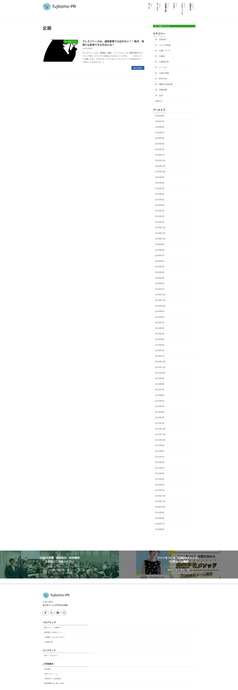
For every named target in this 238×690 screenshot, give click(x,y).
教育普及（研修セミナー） (54, 632)
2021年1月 (159, 490)
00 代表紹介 (161, 39)
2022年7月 (159, 389)
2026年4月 (159, 138)
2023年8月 (159, 317)
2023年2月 (159, 350)
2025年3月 (159, 210)
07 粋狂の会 (161, 78)
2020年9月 (159, 512)
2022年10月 (160, 372)
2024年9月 (159, 244)
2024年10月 (160, 238)
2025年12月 (160, 160)
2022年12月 (160, 361)
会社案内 (47, 669)
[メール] (58, 613)
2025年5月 (159, 199)
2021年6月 (159, 462)
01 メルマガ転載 (163, 45)
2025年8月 (159, 182)
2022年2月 (159, 417)
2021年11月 (160, 434)
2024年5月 (159, 266)
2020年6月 (159, 529)
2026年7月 (159, 121)
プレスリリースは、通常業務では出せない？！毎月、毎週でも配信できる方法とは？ (113, 42)
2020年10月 (160, 507)
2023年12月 (160, 294)
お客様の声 (48, 642)
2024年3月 (159, 277)
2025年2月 (159, 216)
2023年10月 (160, 305)
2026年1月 (159, 154)
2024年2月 (159, 283)
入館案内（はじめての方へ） (55, 637)
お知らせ (159, 101)
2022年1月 (159, 423)
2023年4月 (159, 339)
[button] (59, 570)
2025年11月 (160, 166)
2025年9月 (159, 177)
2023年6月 (159, 328)
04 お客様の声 (162, 61)
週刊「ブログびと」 (51, 655)
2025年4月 (159, 205)
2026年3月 (159, 143)
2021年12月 (160, 428)
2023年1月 (159, 356)
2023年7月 (159, 322)
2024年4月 (159, 272)
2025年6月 (159, 194)
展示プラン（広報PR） (52, 627)
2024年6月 (159, 261)
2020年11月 (160, 501)
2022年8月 (159, 384)
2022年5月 (159, 400)
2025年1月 (159, 222)
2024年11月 (160, 233)
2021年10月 (160, 439)
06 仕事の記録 (162, 73)
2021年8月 (159, 451)
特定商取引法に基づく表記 (54, 683)
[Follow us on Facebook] (45, 613)
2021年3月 (159, 479)
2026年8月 (159, 115)
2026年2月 (159, 149)
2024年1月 (159, 289)
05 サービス (161, 67)
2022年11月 (160, 367)
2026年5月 (159, 132)
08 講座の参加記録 (164, 84)
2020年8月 (159, 518)
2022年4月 (159, 406)
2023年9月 (159, 311)
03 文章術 (160, 56)
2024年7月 (159, 255)
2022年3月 (159, 412)
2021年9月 (159, 445)
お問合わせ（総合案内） (53, 678)
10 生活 (159, 95)
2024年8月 (159, 249)
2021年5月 (159, 467)
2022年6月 (159, 395)
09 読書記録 (161, 89)
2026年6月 (159, 127)
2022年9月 (159, 378)
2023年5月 (159, 333)
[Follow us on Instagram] (64, 613)
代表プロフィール (50, 673)
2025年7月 (159, 188)
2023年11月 (160, 300)
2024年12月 (160, 227)
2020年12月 (160, 495)
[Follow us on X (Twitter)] (51, 613)
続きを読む (138, 68)
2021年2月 (159, 484)
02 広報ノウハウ (162, 26)
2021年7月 (159, 456)
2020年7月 (159, 523)
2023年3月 (159, 344)
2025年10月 (160, 171)
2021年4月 (159, 473)
